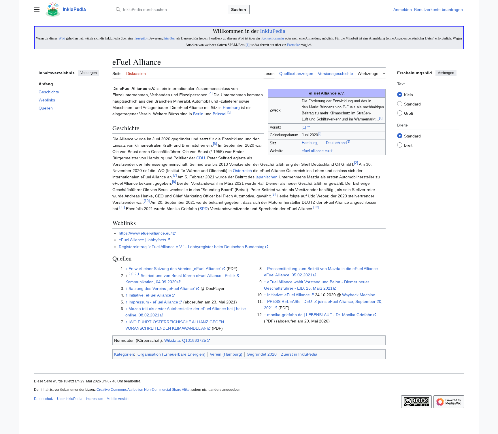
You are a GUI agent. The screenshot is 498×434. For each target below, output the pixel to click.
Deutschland (336, 143)
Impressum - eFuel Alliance (153, 302)
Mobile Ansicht (118, 399)
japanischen (267, 177)
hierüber (170, 38)
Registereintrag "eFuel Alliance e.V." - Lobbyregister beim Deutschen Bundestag (192, 246)
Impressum (94, 399)
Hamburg (309, 143)
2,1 (137, 274)
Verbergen (88, 73)
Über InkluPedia (69, 399)
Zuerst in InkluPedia (299, 354)
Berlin (198, 114)
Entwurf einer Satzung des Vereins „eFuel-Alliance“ (175, 268)
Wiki (62, 38)
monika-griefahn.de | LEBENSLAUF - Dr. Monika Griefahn (319, 314)
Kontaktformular (272, 38)
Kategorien (124, 354)
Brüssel (219, 114)
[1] (248, 45)
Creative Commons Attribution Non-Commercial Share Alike (143, 390)
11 (122, 207)
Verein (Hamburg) (226, 354)
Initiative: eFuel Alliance (150, 295)
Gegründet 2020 (262, 354)
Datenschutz (44, 399)
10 (147, 201)
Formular (293, 45)
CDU (200, 158)
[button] (37, 9)
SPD (203, 208)
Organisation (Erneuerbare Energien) (171, 354)
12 (316, 207)
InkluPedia (272, 31)
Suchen (238, 9)
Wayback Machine (358, 295)
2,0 (131, 274)
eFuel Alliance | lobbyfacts (142, 239)
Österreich (242, 170)
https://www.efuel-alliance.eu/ (145, 233)
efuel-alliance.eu (315, 151)
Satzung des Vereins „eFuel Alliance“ (162, 288)
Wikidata (172, 340)
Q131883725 (194, 340)
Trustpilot (140, 38)
